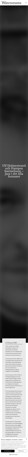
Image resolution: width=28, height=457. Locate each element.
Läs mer (16, 448)
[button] (14, 454)
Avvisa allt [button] (21, 451)
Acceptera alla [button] (7, 451)
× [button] (26, 439)
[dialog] (14, 447)
